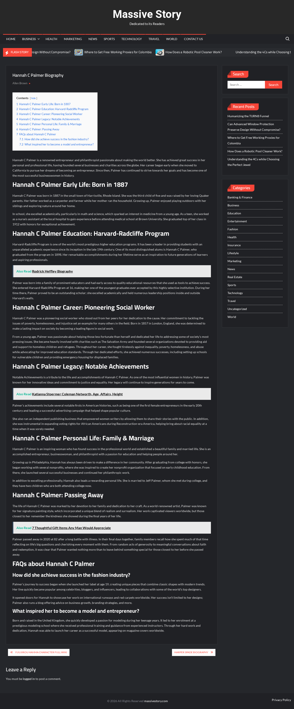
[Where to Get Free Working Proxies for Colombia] (68, 52)
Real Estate (234, 277)
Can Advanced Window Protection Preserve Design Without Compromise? (253, 126)
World (171, 39)
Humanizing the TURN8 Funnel (248, 116)
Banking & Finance (239, 197)
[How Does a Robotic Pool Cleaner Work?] (149, 52)
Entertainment (237, 221)
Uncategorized (237, 309)
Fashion (232, 229)
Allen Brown (19, 83)
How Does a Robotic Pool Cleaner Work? (183, 52)
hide (33, 98)
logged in (29, 679)
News (92, 39)
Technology (131, 39)
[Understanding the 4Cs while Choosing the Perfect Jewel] (219, 52)
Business (29, 39)
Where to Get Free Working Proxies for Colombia (107, 52)
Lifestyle (233, 253)
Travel (154, 39)
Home (10, 39)
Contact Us (193, 39)
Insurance (234, 245)
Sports (109, 39)
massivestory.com (156, 701)
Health (51, 39)
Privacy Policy (281, 700)
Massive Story (147, 14)
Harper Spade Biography (191, 652)
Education (234, 213)
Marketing (73, 39)
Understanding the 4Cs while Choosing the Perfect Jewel (253, 162)
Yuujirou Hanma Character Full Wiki (41, 652)
